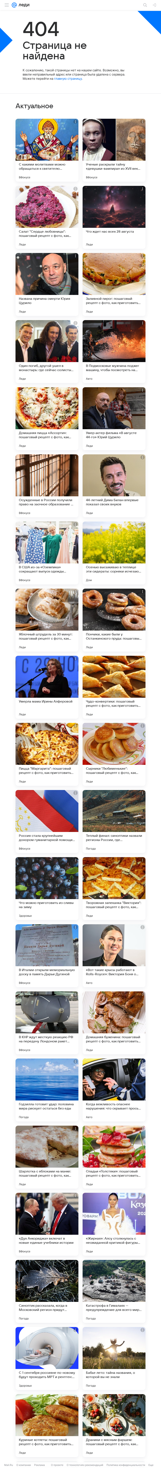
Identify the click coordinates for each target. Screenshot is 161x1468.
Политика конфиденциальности (125, 1465)
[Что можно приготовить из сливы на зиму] (47, 888)
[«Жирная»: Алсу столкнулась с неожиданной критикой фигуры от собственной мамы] (114, 1224)
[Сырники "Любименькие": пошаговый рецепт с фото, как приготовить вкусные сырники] (114, 754)
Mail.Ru (8, 1465)
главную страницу (68, 79)
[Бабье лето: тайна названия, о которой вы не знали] (114, 1358)
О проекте (57, 1465)
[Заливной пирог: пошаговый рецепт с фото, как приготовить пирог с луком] (114, 284)
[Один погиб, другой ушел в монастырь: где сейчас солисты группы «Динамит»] (47, 351)
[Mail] (14, 5)
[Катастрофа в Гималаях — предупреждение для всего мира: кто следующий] (114, 1291)
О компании (23, 1465)
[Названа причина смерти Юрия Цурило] (47, 284)
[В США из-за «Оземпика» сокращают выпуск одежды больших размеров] (47, 552)
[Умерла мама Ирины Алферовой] (47, 687)
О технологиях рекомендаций (85, 1465)
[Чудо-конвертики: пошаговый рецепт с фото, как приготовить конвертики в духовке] (114, 687)
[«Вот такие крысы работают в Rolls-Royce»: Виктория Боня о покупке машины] (114, 955)
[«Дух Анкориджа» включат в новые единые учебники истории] (47, 1224)
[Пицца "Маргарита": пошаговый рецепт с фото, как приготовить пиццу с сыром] (47, 754)
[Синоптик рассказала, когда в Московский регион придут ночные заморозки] (47, 1291)
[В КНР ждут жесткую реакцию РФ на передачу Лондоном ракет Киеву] (47, 1022)
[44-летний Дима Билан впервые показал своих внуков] (114, 485)
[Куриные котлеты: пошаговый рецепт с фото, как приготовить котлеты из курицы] (47, 1425)
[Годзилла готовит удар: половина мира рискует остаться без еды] (47, 1090)
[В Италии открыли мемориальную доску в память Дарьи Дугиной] (47, 955)
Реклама (39, 1465)
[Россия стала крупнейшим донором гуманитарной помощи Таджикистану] (47, 821)
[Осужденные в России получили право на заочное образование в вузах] (47, 485)
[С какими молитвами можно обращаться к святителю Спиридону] (47, 150)
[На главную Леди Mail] (23, 5)
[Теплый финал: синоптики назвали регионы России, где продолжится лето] (114, 821)
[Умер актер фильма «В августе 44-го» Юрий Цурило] (114, 418)
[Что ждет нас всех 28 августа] (114, 217)
